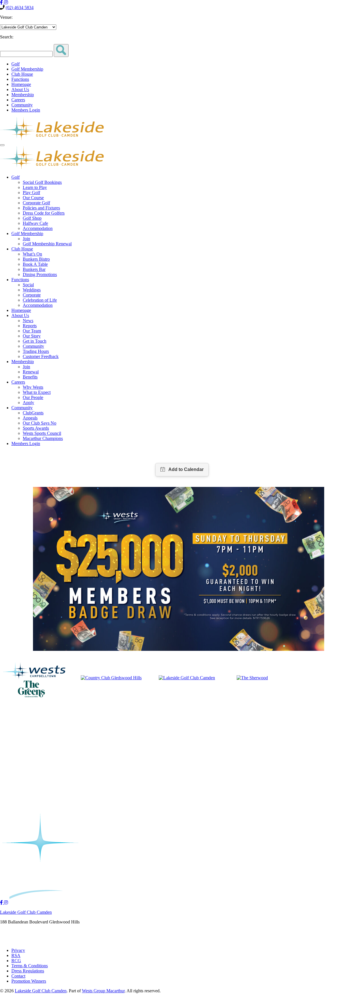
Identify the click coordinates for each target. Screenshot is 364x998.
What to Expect (37, 392)
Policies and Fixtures (41, 207)
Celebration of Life (40, 300)
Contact (18, 976)
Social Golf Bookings (42, 182)
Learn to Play (35, 187)
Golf (15, 63)
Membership (22, 94)
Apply (28, 402)
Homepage (21, 84)
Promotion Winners (28, 981)
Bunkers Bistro (36, 259)
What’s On (32, 254)
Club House (22, 74)
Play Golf (31, 192)
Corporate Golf (36, 202)
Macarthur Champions (43, 438)
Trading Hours (36, 351)
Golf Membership (27, 69)
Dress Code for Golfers (44, 213)
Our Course (33, 197)
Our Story (32, 336)
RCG (16, 960)
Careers (18, 99)
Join (26, 238)
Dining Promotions (40, 274)
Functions (20, 79)
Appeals (30, 417)
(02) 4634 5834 (20, 7)
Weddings (32, 289)
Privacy (18, 950)
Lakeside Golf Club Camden (26, 912)
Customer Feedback (41, 356)
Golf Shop (32, 218)
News (28, 320)
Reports (30, 325)
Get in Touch (34, 341)
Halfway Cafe (35, 223)
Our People (33, 397)
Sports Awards (36, 428)
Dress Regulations (27, 970)
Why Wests (33, 387)
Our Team (32, 330)
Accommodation (38, 228)
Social (28, 284)
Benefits (30, 376)
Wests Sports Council (42, 433)
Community (22, 104)
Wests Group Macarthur (103, 990)
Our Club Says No (39, 423)
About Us (20, 89)
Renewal (31, 371)
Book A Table (35, 264)
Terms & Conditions (29, 965)
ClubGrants (33, 412)
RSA (15, 955)
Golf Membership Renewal (47, 243)
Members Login (25, 110)
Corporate (32, 295)
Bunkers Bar (34, 269)
